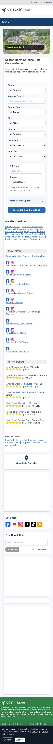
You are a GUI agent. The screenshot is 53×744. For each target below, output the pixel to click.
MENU (5, 21)
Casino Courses (12, 226)
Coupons (25, 442)
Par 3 (17, 442)
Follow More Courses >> (17, 351)
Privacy (22, 724)
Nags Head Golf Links (16, 333)
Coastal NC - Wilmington (16, 231)
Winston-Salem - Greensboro (27, 239)
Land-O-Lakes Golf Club (17, 367)
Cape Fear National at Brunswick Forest (24, 392)
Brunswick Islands (25, 229)
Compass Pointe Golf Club (18, 284)
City (10, 118)
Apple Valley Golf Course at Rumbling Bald (25, 256)
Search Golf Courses (28, 209)
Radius (13, 177)
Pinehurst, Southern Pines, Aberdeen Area (25, 237)
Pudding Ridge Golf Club (17, 412)
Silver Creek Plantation (16, 403)
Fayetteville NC (17, 234)
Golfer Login (37, 2)
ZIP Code (14, 166)
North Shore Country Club (18, 420)
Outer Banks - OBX (35, 234)
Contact (12, 724)
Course (11, 85)
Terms (31, 724)
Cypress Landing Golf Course (19, 293)
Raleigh (8, 239)
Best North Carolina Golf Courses (20, 440)
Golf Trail (12, 151)
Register (49, 2)
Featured (36, 442)
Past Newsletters (40, 549)
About (3, 724)
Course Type (14, 107)
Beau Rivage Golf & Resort (18, 275)
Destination (13, 140)
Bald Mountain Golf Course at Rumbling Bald (26, 265)
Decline (7, 740)
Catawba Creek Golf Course (19, 384)
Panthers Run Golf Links (17, 342)
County (11, 129)
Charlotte (39, 229)
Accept (19, 740)
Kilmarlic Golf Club (14, 302)
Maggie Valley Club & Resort (19, 323)
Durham (33, 231)
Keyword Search (16, 96)
